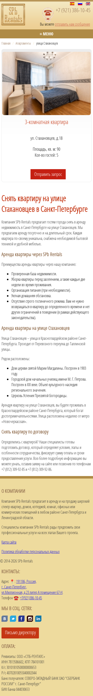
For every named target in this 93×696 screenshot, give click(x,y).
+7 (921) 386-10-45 (73, 10)
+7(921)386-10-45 (31, 598)
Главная (5, 43)
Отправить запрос (48, 174)
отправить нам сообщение (72, 24)
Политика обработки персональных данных (30, 551)
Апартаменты (23, 43)
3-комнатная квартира (46, 122)
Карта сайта (8, 542)
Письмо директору (20, 632)
